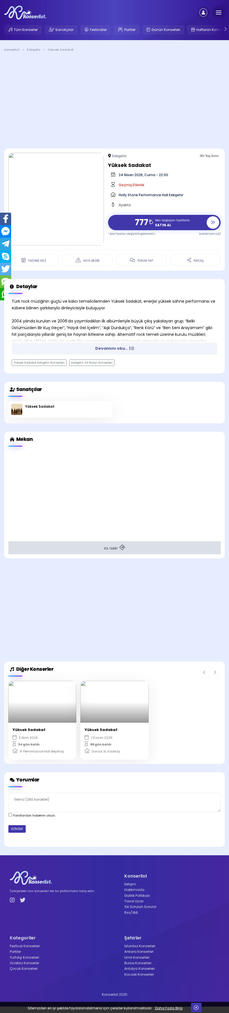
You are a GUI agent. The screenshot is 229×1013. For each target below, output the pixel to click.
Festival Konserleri (25, 946)
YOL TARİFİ (111, 548)
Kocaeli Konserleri (139, 974)
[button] (204, 672)
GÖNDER (17, 829)
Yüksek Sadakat (39, 406)
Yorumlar (27, 779)
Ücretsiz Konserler (24, 963)
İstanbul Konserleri (139, 946)
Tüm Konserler (26, 29)
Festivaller (98, 29)
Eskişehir (119, 156)
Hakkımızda (134, 889)
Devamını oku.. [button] (111, 348)
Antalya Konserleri (139, 968)
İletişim (130, 884)
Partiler (129, 29)
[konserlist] (25, 12)
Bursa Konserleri (137, 963)
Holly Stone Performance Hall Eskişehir (151, 195)
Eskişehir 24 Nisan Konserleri (92, 363)
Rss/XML (131, 912)
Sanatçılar (64, 29)
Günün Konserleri (165, 29)
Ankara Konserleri (139, 951)
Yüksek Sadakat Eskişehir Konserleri (39, 363)
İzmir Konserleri (136, 957)
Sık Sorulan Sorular (140, 906)
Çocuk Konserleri (24, 968)
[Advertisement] (114, 101)
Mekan (24, 439)
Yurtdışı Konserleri (24, 957)
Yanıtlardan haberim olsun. (34, 815)
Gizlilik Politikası (137, 895)
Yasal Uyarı (134, 901)
